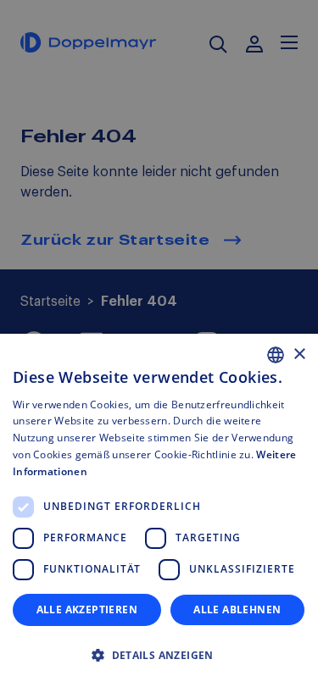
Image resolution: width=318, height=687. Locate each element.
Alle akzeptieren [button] (86, 609)
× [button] (299, 354)
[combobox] (275, 354)
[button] (159, 656)
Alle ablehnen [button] (237, 609)
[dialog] (159, 510)
